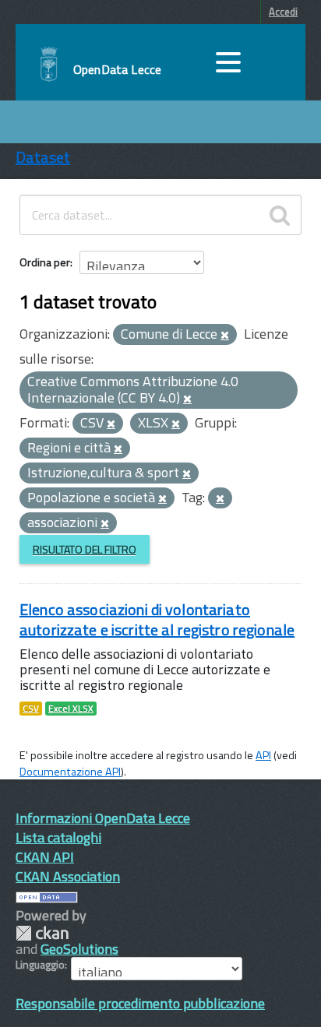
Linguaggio (40, 964)
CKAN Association (68, 876)
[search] (280, 215)
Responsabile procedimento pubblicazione (140, 1003)
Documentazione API (70, 771)
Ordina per (44, 262)
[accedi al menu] (228, 62)
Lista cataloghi (58, 837)
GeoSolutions (79, 948)
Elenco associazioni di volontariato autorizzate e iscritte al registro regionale (157, 619)
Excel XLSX (70, 709)
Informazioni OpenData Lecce (103, 817)
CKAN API (45, 856)
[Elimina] (224, 335)
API (263, 755)
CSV (31, 709)
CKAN (42, 933)
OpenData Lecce (117, 69)
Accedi (283, 11)
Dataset (43, 157)
